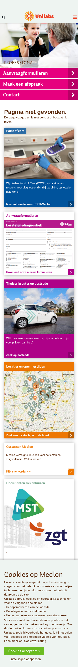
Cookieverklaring (35, 640)
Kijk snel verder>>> (18, 471)
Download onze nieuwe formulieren (29, 272)
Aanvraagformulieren (25, 73)
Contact (11, 94)
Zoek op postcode (17, 355)
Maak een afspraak (23, 84)
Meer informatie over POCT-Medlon (28, 204)
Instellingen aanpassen (25, 659)
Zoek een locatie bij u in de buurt (27, 435)
